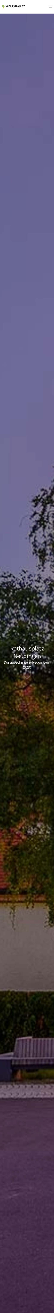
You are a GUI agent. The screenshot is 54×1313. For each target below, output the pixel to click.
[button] (50, 7)
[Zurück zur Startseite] (13, 7)
